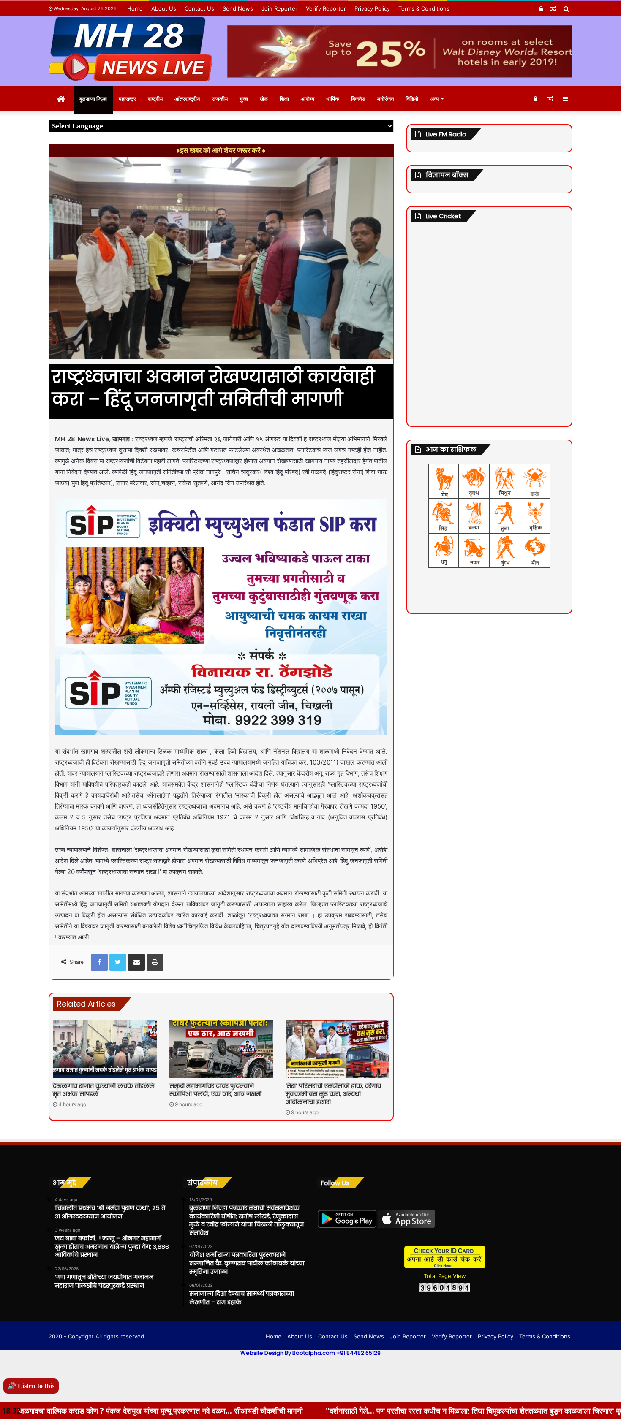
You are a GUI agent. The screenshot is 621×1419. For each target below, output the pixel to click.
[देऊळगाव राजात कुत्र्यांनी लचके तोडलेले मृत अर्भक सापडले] (105, 1049)
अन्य (434, 98)
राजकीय (220, 98)
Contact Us (199, 8)
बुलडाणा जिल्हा (93, 98)
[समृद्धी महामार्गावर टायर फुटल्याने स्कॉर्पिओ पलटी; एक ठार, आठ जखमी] (221, 1049)
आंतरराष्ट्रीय (187, 98)
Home (135, 8)
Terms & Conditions (423, 8)
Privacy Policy (372, 8)
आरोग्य (307, 98)
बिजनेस (358, 98)
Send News (238, 8)
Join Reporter (279, 8)
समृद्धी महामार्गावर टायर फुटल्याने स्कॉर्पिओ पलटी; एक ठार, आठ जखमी (215, 1090)
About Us (163, 8)
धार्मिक (332, 98)
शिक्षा (284, 98)
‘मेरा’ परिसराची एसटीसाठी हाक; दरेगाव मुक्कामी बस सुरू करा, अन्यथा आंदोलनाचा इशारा (333, 1094)
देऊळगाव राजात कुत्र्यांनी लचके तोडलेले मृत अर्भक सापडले (104, 1090)
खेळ (264, 98)
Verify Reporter (326, 8)
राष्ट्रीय (155, 98)
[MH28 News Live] (130, 49)
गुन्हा (244, 98)
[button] (565, 32)
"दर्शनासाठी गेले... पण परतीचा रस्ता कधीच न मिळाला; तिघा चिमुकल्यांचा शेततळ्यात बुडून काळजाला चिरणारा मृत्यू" (362, 1410)
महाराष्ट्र (127, 98)
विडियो (412, 98)
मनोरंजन (385, 98)
